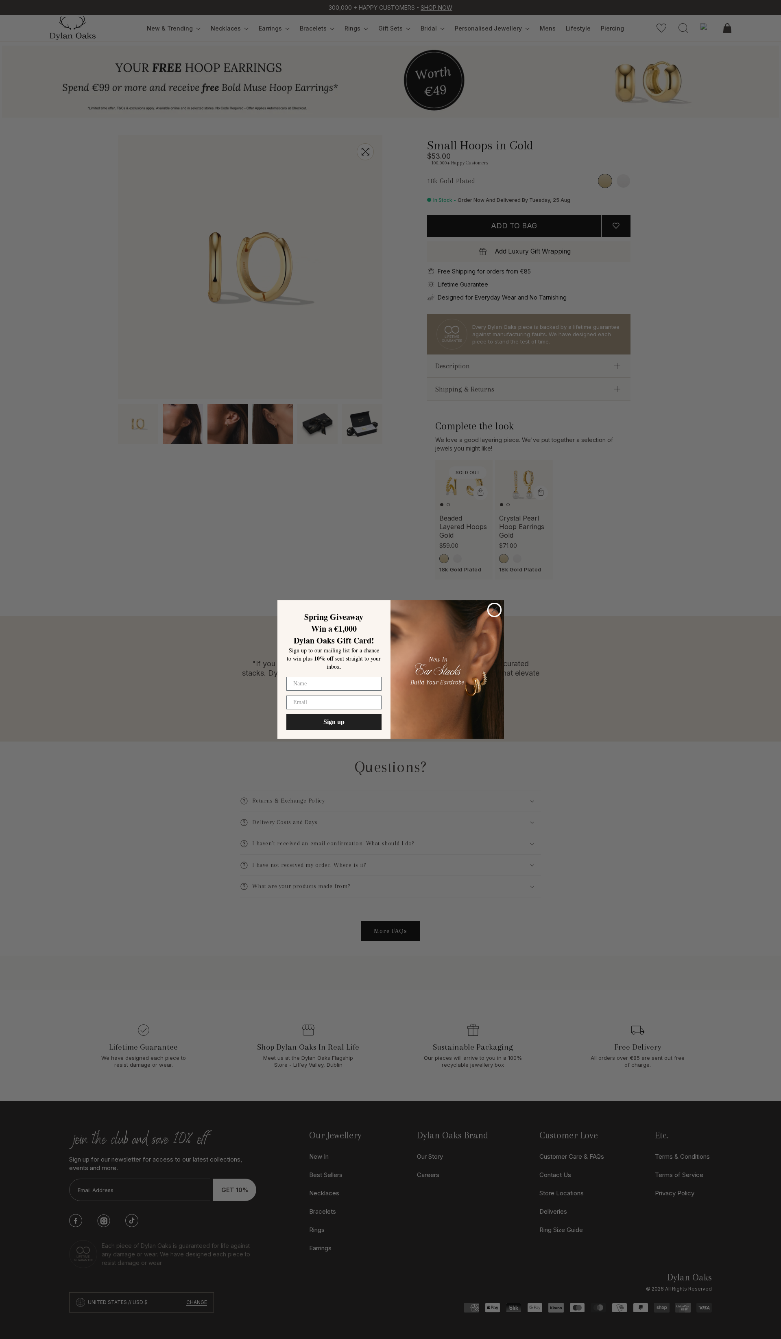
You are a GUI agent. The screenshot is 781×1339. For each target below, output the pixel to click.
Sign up (334, 721)
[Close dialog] (494, 610)
